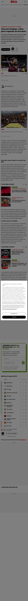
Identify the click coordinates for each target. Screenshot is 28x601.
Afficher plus (14, 313)
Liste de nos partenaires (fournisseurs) (9, 309)
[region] (14, 300)
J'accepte (14, 317)
